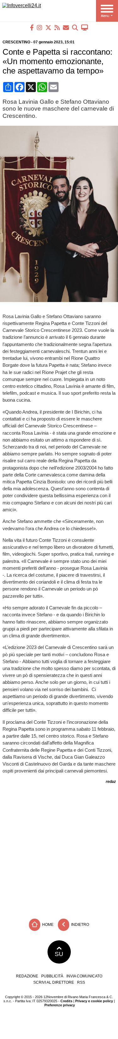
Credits (66, 1001)
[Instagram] (39, 27)
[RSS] (57, 27)
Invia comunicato (84, 976)
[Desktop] (84, 27)
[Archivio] (75, 27)
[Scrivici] (66, 27)
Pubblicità (52, 976)
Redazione (27, 976)
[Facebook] (32, 27)
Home (47, 924)
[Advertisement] (59, 849)
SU (59, 954)
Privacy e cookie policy (94, 1001)
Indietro (79, 924)
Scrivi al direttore (53, 982)
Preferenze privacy (59, 1005)
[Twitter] (48, 27)
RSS (81, 982)
